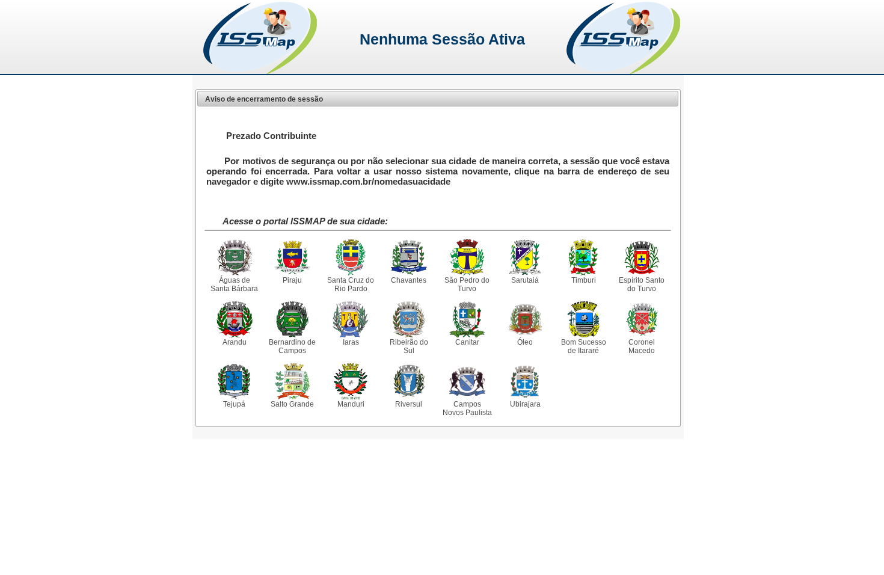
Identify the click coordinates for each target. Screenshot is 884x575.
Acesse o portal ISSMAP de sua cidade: (305, 221)
